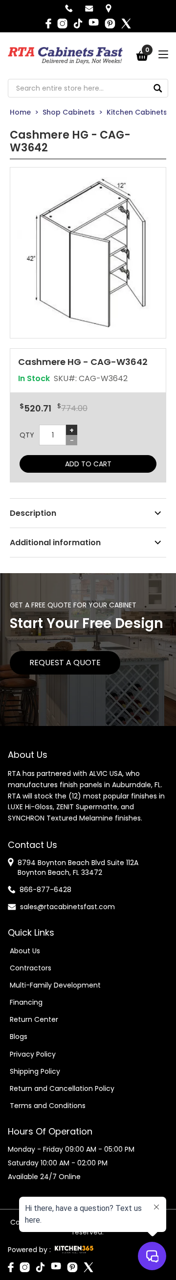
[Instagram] (62, 23)
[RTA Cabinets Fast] (65, 55)
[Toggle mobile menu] (163, 54)
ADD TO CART (88, 464)
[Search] (158, 88)
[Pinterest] (110, 23)
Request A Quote (65, 662)
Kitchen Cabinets (137, 112)
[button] (88, 253)
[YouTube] (93, 23)
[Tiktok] (78, 23)
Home (20, 112)
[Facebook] (48, 23)
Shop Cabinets (69, 112)
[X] (126, 23)
